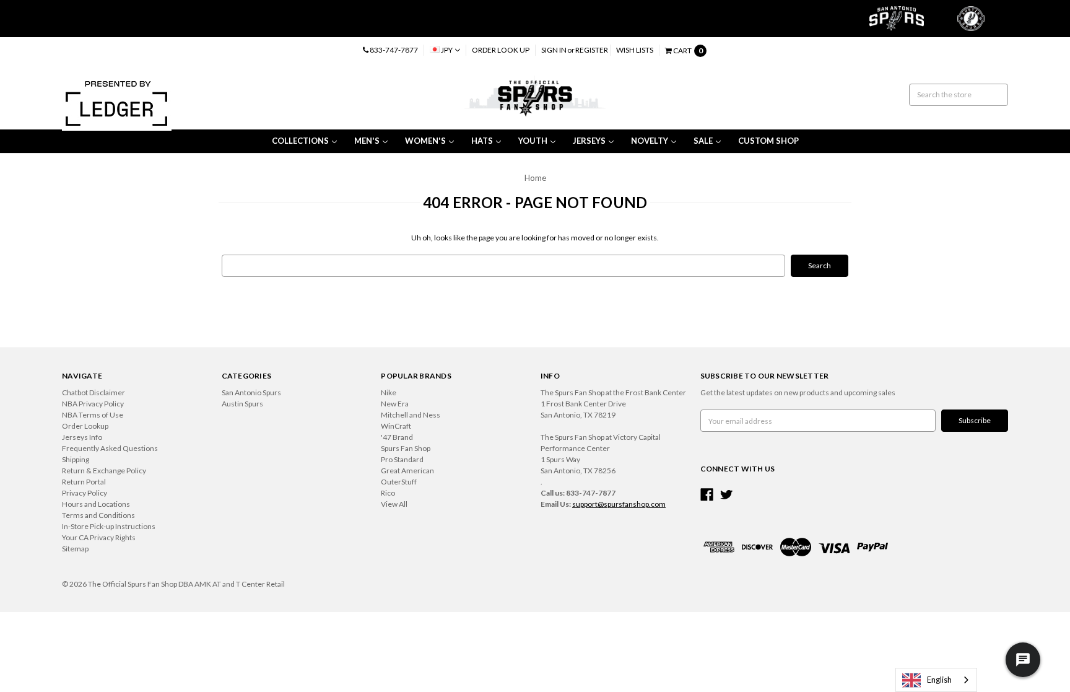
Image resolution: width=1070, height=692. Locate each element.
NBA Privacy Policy (93, 403)
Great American (407, 470)
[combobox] (936, 680)
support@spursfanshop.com (619, 504)
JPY (447, 50)
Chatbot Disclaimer (93, 392)
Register (591, 50)
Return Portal (84, 481)
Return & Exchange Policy (104, 470)
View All (394, 504)
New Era (395, 403)
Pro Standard (402, 459)
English (939, 680)
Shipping (75, 459)
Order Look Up (500, 50)
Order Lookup (85, 426)
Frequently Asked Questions (110, 448)
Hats (482, 141)
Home (535, 178)
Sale (703, 141)
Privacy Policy (84, 492)
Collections (300, 141)
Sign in (554, 50)
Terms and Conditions (98, 515)
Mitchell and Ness (410, 414)
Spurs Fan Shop (405, 448)
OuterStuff (399, 481)
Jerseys (589, 141)
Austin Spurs (242, 403)
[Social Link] (706, 494)
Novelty (649, 141)
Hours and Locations (96, 504)
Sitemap (75, 548)
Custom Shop (768, 141)
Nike (388, 392)
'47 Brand (397, 437)
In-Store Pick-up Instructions (108, 526)
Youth (532, 141)
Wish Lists (634, 50)
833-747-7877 (393, 50)
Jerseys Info (82, 437)
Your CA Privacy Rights (99, 537)
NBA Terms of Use (92, 414)
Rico (388, 492)
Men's (367, 141)
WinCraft (396, 426)
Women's (425, 141)
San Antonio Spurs (251, 392)
